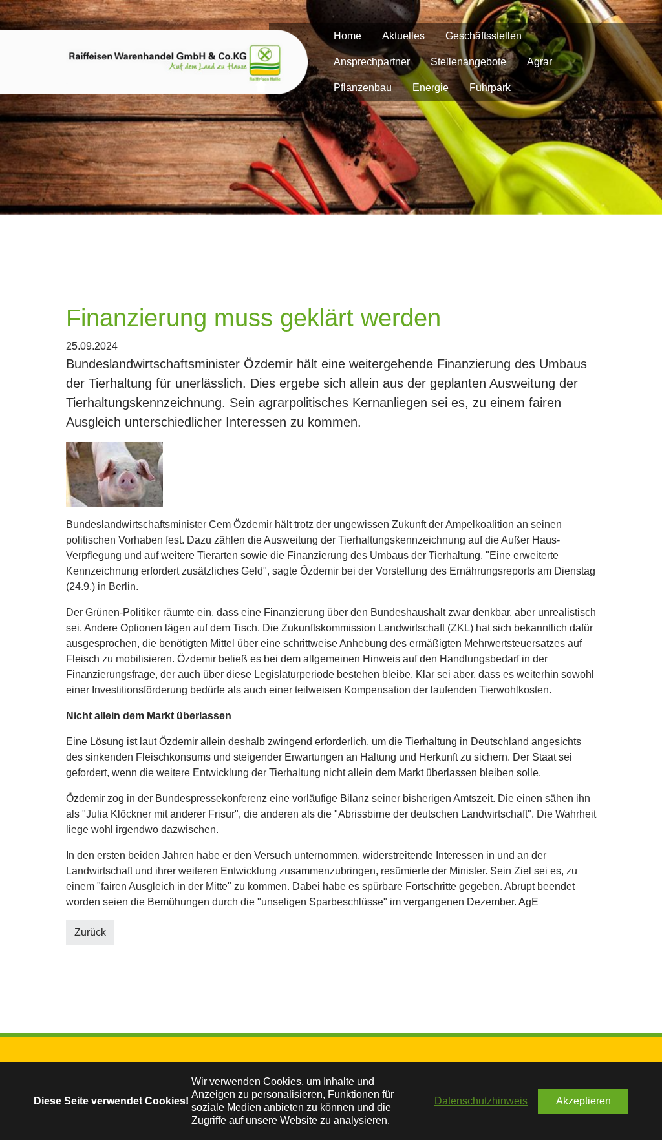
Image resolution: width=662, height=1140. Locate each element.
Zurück (90, 932)
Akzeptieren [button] (583, 1100)
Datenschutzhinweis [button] (481, 1100)
